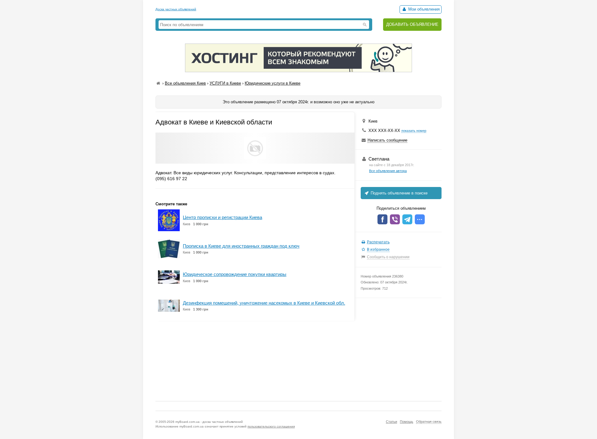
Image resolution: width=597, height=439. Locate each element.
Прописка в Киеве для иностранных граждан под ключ (241, 246)
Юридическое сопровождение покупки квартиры (234, 274)
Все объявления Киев (185, 83)
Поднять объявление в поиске (398, 193)
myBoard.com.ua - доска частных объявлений (209, 421)
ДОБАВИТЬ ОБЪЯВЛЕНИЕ (412, 24)
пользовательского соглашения (271, 426)
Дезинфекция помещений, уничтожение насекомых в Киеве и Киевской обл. (264, 303)
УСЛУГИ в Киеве (225, 83)
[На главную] (158, 83)
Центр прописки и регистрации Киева (222, 217)
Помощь (406, 421)
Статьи (391, 421)
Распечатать (378, 242)
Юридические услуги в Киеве (272, 83)
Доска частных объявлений (175, 9)
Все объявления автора (388, 171)
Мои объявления (423, 9)
